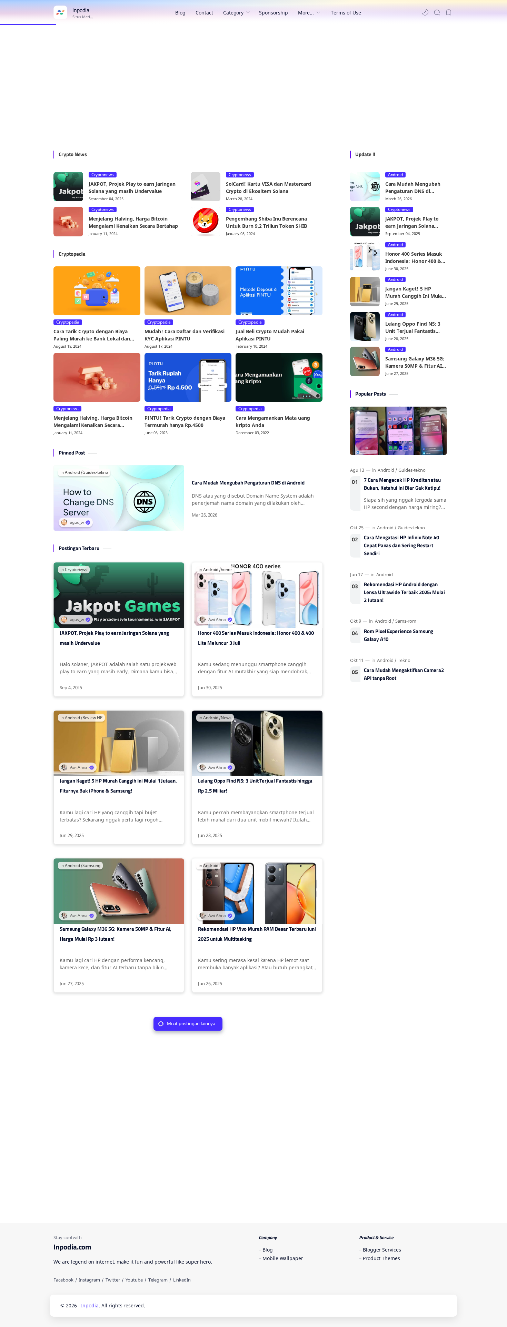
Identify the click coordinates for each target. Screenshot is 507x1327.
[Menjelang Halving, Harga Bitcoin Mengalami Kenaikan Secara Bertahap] (68, 221)
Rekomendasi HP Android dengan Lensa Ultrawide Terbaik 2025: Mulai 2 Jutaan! (404, 592)
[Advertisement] (253, 88)
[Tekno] (404, 660)
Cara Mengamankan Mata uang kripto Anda (273, 421)
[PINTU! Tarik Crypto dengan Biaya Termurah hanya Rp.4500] (188, 377)
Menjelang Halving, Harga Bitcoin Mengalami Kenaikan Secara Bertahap (133, 222)
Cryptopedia (67, 322)
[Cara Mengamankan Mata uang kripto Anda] (279, 377)
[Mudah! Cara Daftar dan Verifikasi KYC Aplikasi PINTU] (188, 290)
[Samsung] (91, 865)
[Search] (437, 12)
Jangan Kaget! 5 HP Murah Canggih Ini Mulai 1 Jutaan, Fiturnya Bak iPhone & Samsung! (118, 786)
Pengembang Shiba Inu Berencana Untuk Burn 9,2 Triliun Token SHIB (266, 222)
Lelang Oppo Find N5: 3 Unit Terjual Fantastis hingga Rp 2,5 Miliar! (255, 786)
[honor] (226, 569)
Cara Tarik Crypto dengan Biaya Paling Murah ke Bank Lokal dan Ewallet (91, 335)
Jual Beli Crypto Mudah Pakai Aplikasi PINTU (270, 335)
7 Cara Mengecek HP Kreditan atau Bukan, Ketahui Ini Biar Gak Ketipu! (402, 484)
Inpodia (90, 1305)
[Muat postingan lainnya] (191, 1023)
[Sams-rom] (405, 621)
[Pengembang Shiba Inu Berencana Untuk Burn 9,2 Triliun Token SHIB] (205, 221)
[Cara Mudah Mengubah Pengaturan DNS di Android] (365, 187)
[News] (226, 718)
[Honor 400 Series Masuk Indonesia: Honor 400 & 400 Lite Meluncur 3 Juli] (365, 257)
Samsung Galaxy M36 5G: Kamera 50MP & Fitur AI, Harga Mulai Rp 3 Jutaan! (115, 934)
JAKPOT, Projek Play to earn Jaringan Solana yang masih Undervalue (132, 187)
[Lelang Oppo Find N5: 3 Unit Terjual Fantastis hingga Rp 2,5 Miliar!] (365, 326)
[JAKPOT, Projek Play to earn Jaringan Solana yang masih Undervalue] (68, 187)
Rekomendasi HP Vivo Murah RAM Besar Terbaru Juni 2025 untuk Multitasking (257, 934)
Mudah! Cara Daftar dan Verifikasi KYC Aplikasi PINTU (185, 335)
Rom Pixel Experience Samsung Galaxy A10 (398, 635)
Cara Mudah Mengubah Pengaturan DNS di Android (248, 483)
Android (395, 174)
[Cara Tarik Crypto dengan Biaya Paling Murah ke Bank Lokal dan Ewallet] (96, 290)
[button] (425, 12)
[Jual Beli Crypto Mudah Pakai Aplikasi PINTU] (279, 290)
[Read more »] (309, 515)
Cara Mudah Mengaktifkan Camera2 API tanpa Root (404, 674)
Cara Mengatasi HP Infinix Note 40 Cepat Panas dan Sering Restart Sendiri (401, 545)
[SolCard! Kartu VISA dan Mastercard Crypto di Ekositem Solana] (205, 187)
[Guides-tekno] (95, 472)
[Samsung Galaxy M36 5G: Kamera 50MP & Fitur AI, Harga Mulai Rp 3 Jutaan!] (365, 361)
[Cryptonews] (76, 569)
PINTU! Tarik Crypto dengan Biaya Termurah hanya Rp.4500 (185, 421)
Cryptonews (102, 174)
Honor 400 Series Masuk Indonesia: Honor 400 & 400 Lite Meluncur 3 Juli (256, 638)
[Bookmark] (449, 12)
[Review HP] (92, 718)
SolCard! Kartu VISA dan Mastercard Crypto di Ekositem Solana (268, 187)
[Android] (74, 472)
